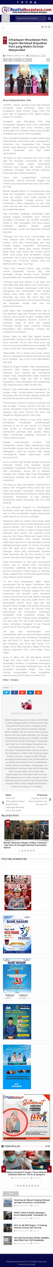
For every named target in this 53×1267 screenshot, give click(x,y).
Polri (11, 687)
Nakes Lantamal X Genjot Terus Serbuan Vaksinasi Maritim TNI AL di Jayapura (26, 1173)
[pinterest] (31, 2)
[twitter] (22, 2)
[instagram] (27, 2)
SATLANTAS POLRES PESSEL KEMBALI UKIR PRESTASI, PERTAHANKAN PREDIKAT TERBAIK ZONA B (31, 1240)
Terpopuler (12, 1146)
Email (28, 60)
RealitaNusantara (14, 1261)
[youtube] (35, 2)
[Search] (49, 18)
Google (32, 1264)
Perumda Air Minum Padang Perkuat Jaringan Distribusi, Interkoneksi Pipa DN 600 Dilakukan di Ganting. (32, 1202)
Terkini (11, 1193)
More (48, 1146)
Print (18, 60)
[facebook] (18, 2)
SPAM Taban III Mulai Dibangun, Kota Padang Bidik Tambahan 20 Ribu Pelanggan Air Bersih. (30, 1215)
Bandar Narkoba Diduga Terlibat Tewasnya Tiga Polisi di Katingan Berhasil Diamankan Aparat (25, 845)
